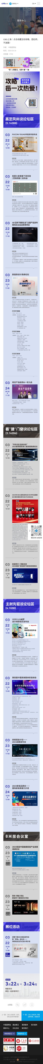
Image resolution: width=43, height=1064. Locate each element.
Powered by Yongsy (28, 1062)
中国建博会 (7, 1025)
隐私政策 (12, 1062)
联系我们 (25, 1028)
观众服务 (34, 1025)
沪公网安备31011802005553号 (28, 1059)
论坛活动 (16, 1028)
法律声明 (19, 1062)
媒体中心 (6, 1028)
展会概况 (16, 1025)
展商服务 (25, 1025)
